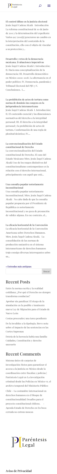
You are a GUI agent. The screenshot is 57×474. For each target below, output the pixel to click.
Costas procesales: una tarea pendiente (26, 318)
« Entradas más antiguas (18, 266)
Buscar (46, 271)
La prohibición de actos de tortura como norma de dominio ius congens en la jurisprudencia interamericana (27, 103)
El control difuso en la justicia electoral (26, 21)
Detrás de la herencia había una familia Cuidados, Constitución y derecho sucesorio (26, 340)
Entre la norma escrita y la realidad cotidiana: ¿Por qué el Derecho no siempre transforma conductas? (28, 292)
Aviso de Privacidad (19, 471)
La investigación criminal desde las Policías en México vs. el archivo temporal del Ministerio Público (28, 381)
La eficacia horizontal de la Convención (27, 224)
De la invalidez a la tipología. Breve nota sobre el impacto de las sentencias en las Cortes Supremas (27, 327)
